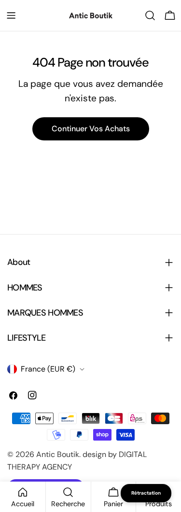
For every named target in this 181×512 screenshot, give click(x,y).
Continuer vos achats (91, 129)
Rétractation (146, 493)
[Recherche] (150, 15)
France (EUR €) (48, 369)
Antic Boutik (57, 454)
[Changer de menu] (11, 15)
